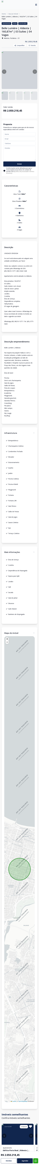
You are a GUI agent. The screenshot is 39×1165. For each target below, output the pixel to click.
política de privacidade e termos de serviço (20, 172)
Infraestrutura (10, 433)
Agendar (25, 1161)
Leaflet (14, 1101)
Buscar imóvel (13, 14)
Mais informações (12, 552)
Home (4, 14)
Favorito (33, 45)
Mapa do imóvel (11, 633)
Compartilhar (21, 45)
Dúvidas (9, 1161)
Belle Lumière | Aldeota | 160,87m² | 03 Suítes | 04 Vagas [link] (19, 18)
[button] (4, 72)
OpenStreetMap (22, 1101)
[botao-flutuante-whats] (35, 1160)
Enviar (19, 164)
